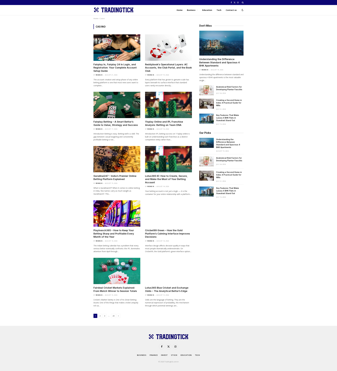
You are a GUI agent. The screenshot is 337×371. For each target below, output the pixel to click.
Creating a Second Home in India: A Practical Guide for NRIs (229, 103)
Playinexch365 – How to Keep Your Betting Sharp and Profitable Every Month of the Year (113, 233)
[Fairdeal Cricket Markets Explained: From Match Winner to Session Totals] (116, 271)
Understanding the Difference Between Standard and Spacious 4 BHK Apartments (219, 62)
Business (191, 10)
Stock (174, 355)
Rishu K (99, 75)
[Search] (242, 2)
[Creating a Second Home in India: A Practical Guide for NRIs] (206, 104)
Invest (164, 355)
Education (207, 10)
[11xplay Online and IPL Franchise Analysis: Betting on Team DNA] (168, 105)
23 (113, 316)
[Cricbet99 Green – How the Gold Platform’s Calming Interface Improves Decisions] (168, 213)
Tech (219, 10)
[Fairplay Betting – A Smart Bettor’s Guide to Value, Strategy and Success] (116, 105)
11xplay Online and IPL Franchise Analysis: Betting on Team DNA (164, 123)
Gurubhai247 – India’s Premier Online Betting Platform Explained (114, 177)
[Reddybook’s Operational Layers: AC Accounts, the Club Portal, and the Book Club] (168, 47)
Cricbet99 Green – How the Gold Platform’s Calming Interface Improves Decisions (167, 233)
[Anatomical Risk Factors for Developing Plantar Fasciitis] (206, 90)
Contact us (231, 10)
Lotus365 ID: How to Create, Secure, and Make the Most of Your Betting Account (166, 179)
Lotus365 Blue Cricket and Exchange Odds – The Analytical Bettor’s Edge (166, 289)
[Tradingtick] (113, 10)
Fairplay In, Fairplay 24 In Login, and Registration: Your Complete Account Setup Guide (115, 67)
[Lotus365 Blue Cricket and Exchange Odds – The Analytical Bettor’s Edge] (168, 271)
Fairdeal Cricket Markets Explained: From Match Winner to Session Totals (115, 289)
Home (179, 10)
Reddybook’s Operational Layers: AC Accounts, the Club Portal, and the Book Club (168, 67)
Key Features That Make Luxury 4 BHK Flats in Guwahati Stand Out (227, 118)
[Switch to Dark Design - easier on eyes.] (242, 10)
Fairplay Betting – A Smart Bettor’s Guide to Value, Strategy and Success (115, 123)
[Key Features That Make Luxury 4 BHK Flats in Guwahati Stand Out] (206, 119)
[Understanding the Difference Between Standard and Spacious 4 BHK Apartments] (221, 43)
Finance (154, 355)
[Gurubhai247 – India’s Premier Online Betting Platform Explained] (116, 159)
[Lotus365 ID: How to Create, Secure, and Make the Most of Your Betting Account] (168, 159)
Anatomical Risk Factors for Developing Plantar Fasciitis (229, 88)
